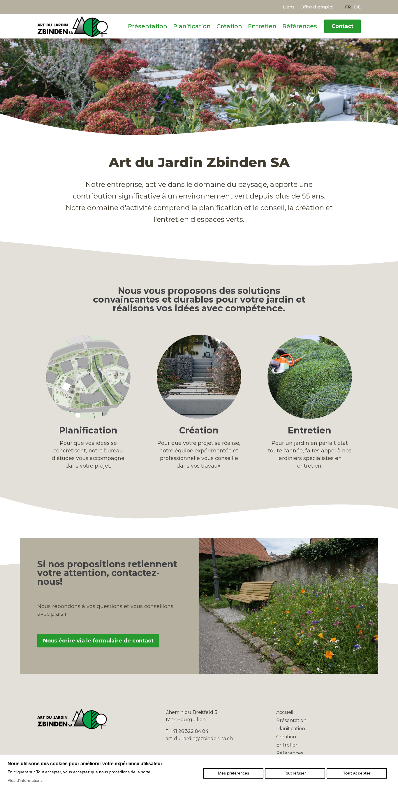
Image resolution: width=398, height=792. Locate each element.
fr (348, 7)
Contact (342, 26)
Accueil (284, 712)
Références (299, 26)
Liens (289, 7)
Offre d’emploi (316, 7)
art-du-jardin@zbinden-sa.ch (199, 738)
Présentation (147, 26)
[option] (199, 87)
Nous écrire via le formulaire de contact (98, 641)
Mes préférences (233, 773)
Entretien (262, 26)
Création (229, 26)
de (357, 7)
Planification (192, 26)
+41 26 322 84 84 (189, 731)
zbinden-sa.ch (72, 26)
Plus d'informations (25, 780)
